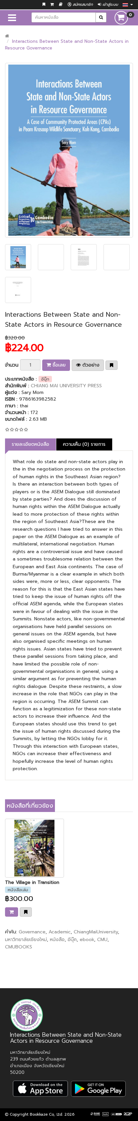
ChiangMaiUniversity (96, 931)
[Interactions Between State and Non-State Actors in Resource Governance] (69, 150)
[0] (121, 17)
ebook (87, 939)
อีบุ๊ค (72, 939)
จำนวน (11, 365)
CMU (102, 939)
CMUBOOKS (18, 946)
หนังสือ (57, 939)
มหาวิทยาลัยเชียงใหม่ (26, 939)
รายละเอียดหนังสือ (30, 444)
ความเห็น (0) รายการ (84, 444)
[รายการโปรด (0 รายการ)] (44, 4)
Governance (32, 931)
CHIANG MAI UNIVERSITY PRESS (66, 385)
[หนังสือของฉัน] (61, 4)
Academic (60, 931)
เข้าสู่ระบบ (109, 4)
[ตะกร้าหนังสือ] (52, 4)
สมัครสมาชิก (82, 4)
